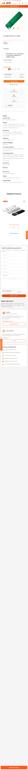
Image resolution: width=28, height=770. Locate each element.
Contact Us (10, 106)
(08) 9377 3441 (18, 0)
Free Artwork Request (1, 344)
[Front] (6, 3)
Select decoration (8, 60)
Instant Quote (26, 235)
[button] (19, 3)
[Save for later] (24, 202)
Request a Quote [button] (15, 84)
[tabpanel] (14, 214)
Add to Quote (14, 81)
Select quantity (7, 67)
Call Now (14, 340)
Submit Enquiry (14, 295)
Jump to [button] (14, 3)
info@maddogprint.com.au (8, 0)
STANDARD (6, 44)
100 (9, 69)
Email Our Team (14, 324)
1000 (18, 69)
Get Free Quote (14, 767)
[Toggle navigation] (26, 3)
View (14, 226)
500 (15, 69)
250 (12, 69)
